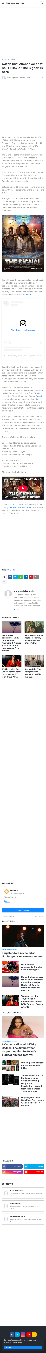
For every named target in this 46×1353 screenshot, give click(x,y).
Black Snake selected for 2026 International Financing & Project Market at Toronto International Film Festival (11, 643)
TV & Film (11, 59)
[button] (3, 3)
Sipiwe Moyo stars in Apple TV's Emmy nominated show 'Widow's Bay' (34, 639)
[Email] (36, 577)
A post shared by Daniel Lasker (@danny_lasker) (23, 356)
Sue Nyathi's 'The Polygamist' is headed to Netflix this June (33, 673)
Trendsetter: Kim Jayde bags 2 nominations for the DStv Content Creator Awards (32, 1001)
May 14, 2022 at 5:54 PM (17, 893)
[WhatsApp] (20, 577)
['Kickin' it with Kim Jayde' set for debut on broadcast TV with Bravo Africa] (11, 661)
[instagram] (17, 609)
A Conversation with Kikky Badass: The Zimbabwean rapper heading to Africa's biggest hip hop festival (19, 1050)
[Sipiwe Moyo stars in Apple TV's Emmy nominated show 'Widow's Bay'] (34, 627)
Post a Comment (23, 910)
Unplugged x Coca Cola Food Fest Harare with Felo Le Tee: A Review (32, 1101)
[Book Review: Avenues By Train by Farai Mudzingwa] (10, 967)
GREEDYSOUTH (15, 3)
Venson (14, 890)
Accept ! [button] (9, 1347)
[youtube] (28, 1334)
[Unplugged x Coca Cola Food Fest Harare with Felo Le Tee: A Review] (10, 1101)
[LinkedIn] (26, 577)
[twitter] (14, 609)
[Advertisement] (23, 33)
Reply (7, 901)
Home (4, 59)
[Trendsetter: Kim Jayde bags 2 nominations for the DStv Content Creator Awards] (10, 1000)
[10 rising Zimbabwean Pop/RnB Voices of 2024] (10, 1065)
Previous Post (8, 916)
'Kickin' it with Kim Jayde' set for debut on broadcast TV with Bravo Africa (11, 673)
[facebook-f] (12, 1334)
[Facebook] (10, 577)
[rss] (34, 1334)
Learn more (17, 1343)
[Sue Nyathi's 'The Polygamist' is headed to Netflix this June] (34, 661)
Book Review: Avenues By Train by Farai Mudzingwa (31, 967)
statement (27, 294)
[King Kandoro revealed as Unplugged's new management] (23, 936)
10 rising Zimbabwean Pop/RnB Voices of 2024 (32, 1065)
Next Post (39, 916)
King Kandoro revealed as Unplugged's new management (22, 954)
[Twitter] (15, 577)
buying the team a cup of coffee (16, 507)
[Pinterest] (31, 577)
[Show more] (4, 582)
